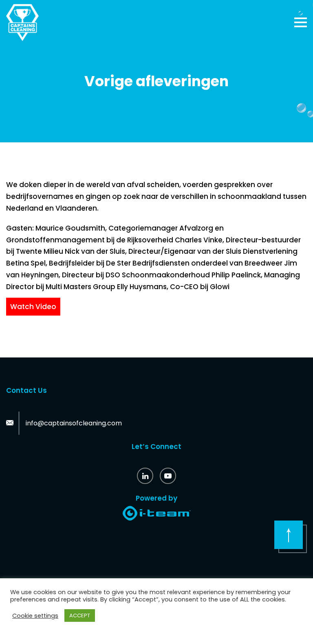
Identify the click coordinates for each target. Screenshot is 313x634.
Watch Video (33, 307)
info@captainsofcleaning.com (74, 423)
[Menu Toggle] (300, 22)
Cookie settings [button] (35, 615)
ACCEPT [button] (79, 615)
